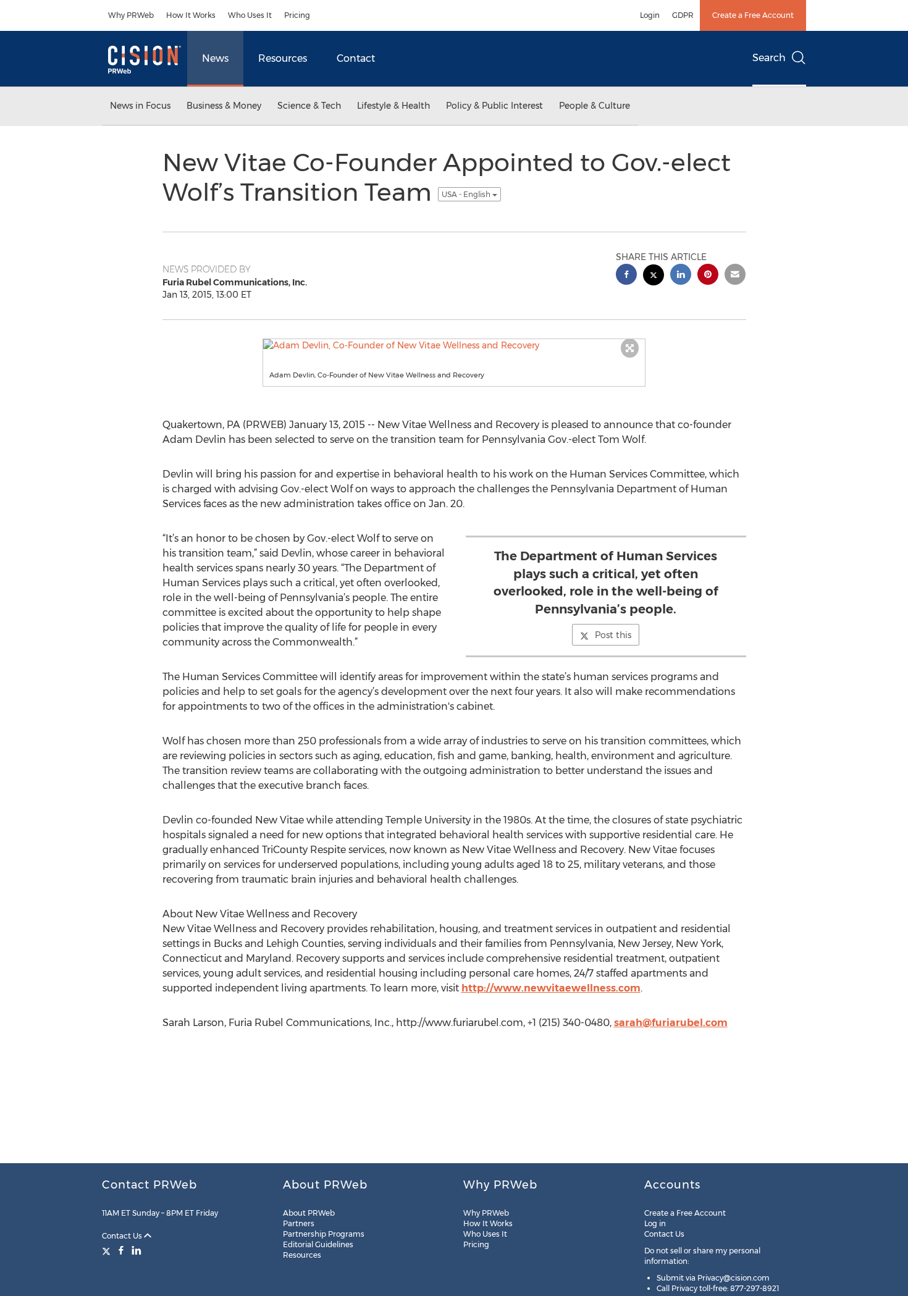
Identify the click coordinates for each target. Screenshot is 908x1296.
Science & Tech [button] (309, 105)
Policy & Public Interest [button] (494, 105)
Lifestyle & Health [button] (393, 105)
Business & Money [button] (224, 105)
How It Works (191, 15)
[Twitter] (108, 1250)
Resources (282, 58)
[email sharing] (735, 276)
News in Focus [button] (140, 105)
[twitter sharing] (653, 276)
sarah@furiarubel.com (671, 1023)
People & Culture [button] (594, 105)
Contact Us (123, 1235)
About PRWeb (309, 1213)
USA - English (467, 194)
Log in (655, 1223)
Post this (613, 635)
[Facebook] (121, 1250)
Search (769, 58)
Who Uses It (250, 15)
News (215, 58)
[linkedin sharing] (680, 276)
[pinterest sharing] (707, 276)
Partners (298, 1223)
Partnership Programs (323, 1234)
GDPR (683, 15)
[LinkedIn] (136, 1250)
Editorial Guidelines (318, 1244)
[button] (454, 345)
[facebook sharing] (626, 276)
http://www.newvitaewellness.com (551, 988)
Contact (356, 58)
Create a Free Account (753, 15)
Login (650, 15)
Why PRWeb (131, 15)
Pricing (297, 15)
